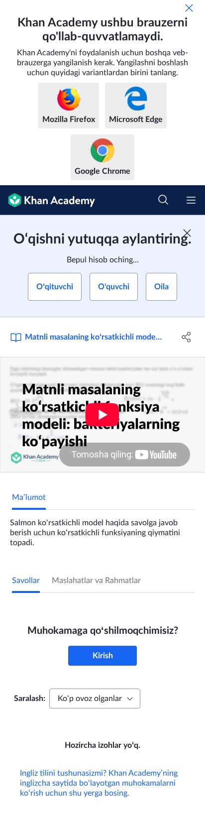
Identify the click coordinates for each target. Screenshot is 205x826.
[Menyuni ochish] (191, 200)
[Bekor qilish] (189, 8)
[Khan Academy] (47, 200)
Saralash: (29, 699)
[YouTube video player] (102, 414)
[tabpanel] (102, 529)
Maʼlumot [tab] (29, 497)
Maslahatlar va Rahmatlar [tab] (96, 581)
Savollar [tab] (26, 581)
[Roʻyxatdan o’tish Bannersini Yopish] (187, 233)
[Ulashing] (186, 337)
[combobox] (94, 698)
